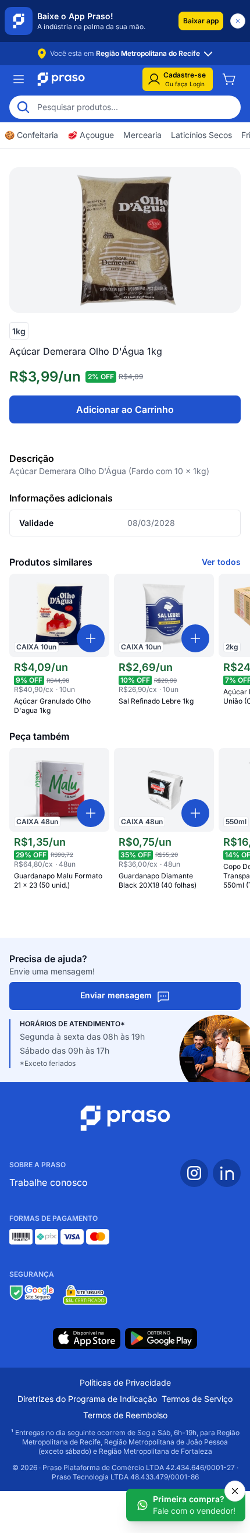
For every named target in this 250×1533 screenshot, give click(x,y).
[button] (200, 21)
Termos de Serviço (197, 1399)
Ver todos (221, 562)
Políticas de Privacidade (125, 1382)
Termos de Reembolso (125, 1415)
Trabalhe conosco (48, 1182)
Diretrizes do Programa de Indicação (87, 1399)
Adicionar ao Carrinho (125, 409)
